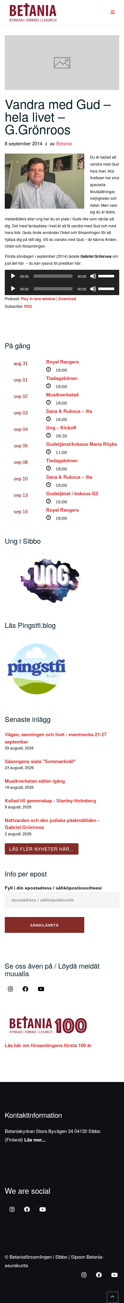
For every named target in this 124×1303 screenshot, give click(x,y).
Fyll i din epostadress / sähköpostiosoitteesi (53, 887)
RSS (28, 306)
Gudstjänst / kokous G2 (72, 493)
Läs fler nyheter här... (41, 849)
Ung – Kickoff (61, 427)
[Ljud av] (93, 276)
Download (67, 298)
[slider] (107, 275)
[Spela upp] (13, 276)
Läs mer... (34, 1139)
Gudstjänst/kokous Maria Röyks (81, 443)
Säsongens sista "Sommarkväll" (40, 761)
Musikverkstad (62, 394)
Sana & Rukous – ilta (69, 411)
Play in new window (38, 298)
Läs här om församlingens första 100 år (48, 1045)
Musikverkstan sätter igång (35, 780)
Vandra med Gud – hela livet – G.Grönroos (58, 116)
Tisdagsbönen (62, 378)
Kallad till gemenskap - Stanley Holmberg (50, 800)
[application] (62, 276)
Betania (64, 143)
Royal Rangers (62, 361)
